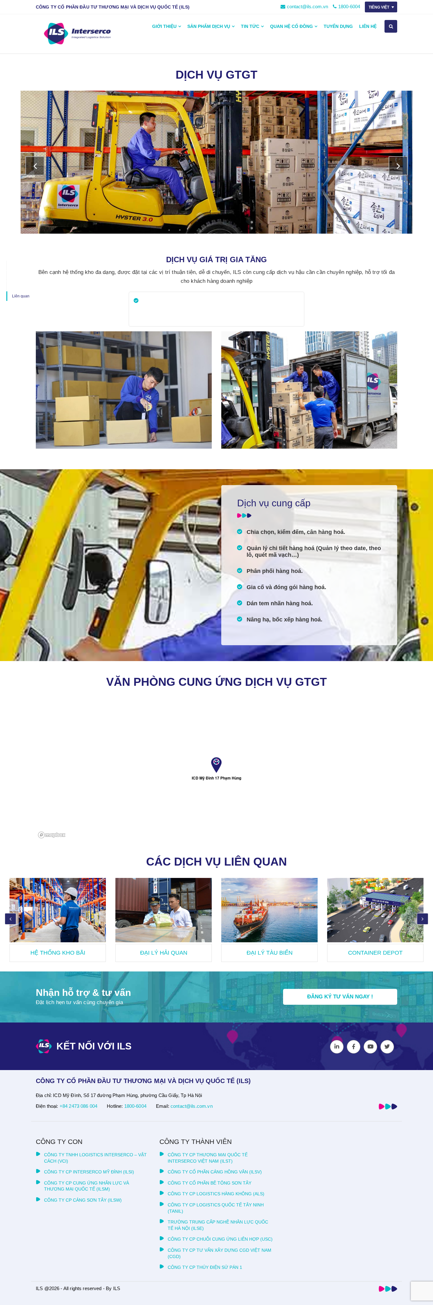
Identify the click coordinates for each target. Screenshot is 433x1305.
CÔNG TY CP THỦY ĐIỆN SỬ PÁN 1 (205, 1267)
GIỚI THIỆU (164, 26)
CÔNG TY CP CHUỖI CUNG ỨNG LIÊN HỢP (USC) (220, 1239)
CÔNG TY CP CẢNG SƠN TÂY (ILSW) (83, 1200)
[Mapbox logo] (52, 835)
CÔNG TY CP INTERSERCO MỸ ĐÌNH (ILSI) (89, 1171)
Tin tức (250, 26)
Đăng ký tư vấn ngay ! (340, 997)
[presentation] (34, 165)
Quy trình (19, 276)
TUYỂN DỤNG (338, 26)
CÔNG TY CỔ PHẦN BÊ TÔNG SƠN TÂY (209, 1182)
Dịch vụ (17, 265)
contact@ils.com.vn (307, 6)
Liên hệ (368, 26)
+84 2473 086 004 (78, 1106)
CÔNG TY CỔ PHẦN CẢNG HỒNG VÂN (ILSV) (215, 1171)
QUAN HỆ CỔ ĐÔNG (291, 26)
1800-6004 (349, 6)
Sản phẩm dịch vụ (208, 26)
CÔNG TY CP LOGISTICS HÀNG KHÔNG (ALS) (216, 1193)
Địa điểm (19, 286)
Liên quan (20, 296)
